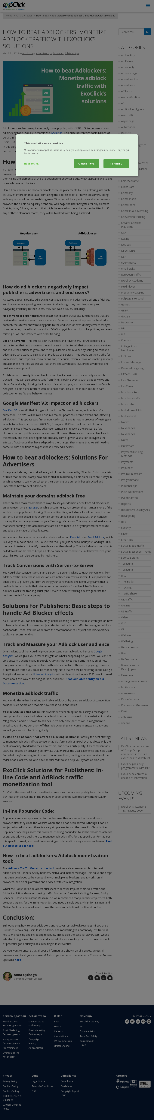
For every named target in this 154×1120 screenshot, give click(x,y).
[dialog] (77, 155)
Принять (116, 163)
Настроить (31, 163)
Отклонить (86, 163)
